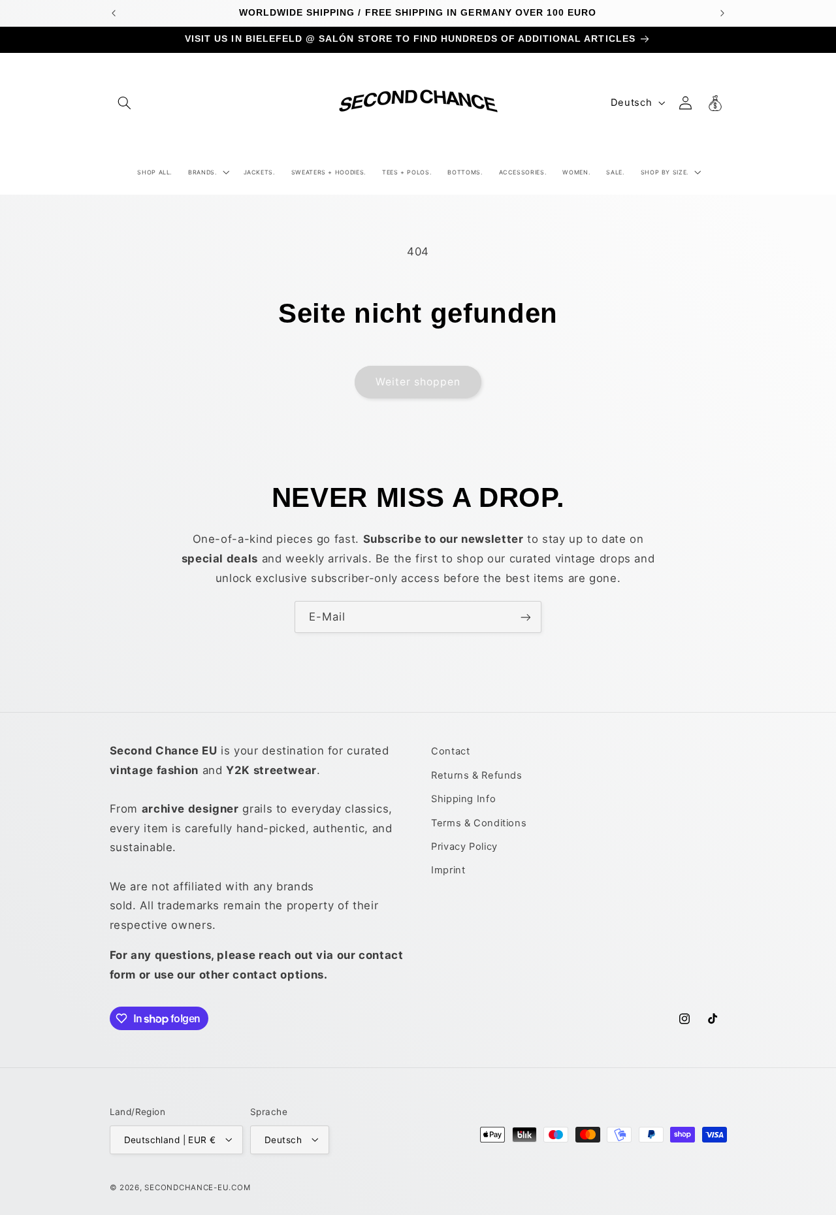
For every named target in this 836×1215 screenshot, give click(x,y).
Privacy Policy (464, 846)
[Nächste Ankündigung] (722, 13)
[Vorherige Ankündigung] (113, 13)
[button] (125, 103)
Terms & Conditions (478, 822)
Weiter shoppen (418, 382)
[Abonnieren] (526, 617)
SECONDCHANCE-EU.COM (197, 1186)
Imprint (448, 870)
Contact (450, 751)
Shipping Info (463, 799)
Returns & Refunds (476, 775)
